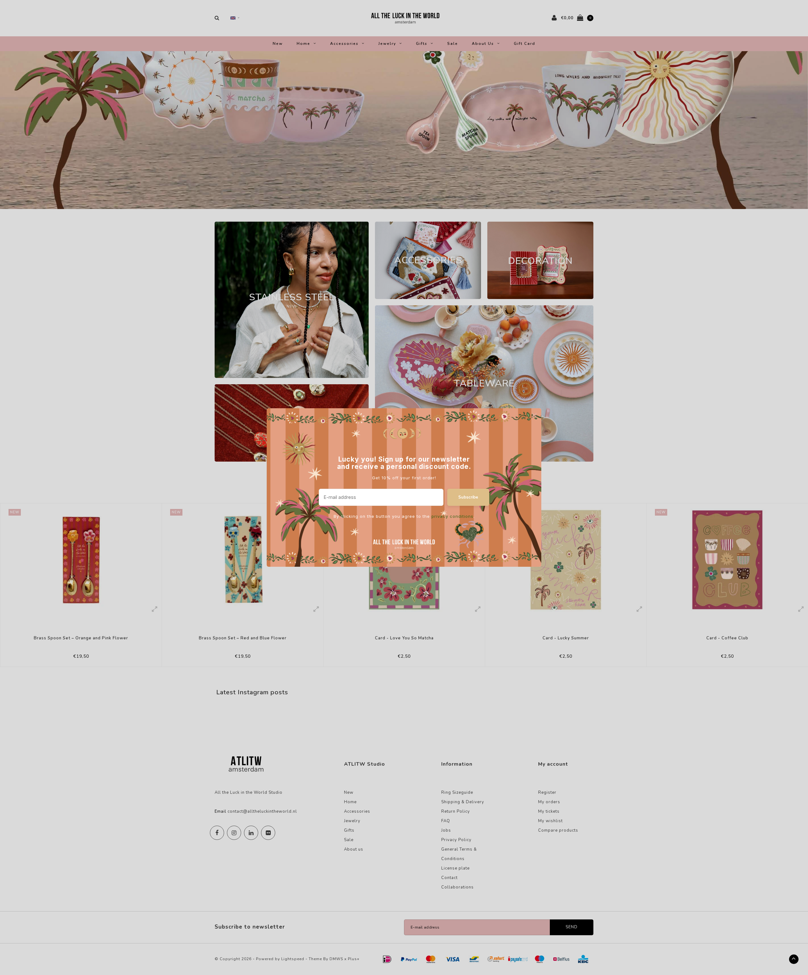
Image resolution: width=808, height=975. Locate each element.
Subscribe (468, 497)
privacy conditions (452, 516)
